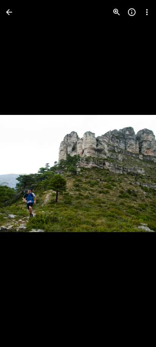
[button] (21, 173)
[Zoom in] (116, 12)
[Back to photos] (9, 12)
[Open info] (131, 12)
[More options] (146, 12)
